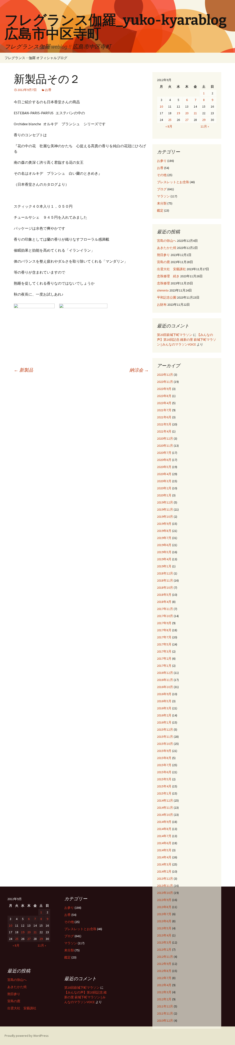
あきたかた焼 (166, 248)
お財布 (162, 304)
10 (161, 106)
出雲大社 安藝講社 (171, 269)
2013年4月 (164, 935)
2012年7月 (164, 978)
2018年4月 (164, 602)
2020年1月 (164, 495)
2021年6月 (164, 417)
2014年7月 (164, 836)
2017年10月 (165, 616)
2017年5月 (164, 644)
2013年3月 (164, 942)
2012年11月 (165, 957)
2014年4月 (164, 857)
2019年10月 (165, 516)
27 (186, 120)
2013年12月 (165, 878)
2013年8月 (164, 907)
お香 (48, 90)
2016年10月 (165, 687)
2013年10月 (165, 893)
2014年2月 (164, 871)
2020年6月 (164, 460)
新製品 (23, 370)
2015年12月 (165, 729)
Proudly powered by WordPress (27, 1036)
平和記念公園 (166, 297)
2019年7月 (164, 538)
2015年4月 (164, 786)
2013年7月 (164, 914)
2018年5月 (164, 595)
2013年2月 (164, 949)
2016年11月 (165, 680)
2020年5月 (164, 467)
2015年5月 (164, 779)
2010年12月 (165, 1020)
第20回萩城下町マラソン (174, 335)
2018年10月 (165, 587)
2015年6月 (164, 772)
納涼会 (139, 370)
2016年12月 (165, 673)
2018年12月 (165, 573)
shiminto (163, 290)
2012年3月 (164, 992)
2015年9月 (164, 751)
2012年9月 (164, 964)
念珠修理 (163, 283)
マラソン (163, 196)
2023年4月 (164, 403)
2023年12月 (165, 375)
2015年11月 (165, 737)
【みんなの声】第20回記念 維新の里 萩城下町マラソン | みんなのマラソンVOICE (186, 339)
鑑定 (160, 210)
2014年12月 (165, 800)
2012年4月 (164, 985)
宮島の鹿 (163, 262)
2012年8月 (164, 971)
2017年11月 (165, 609)
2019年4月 (164, 559)
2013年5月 (164, 928)
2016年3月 (164, 708)
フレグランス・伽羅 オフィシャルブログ (36, 58)
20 (186, 113)
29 (203, 120)
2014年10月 (165, 815)
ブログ (162, 189)
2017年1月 (164, 666)
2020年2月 (164, 488)
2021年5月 (164, 424)
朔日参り (163, 255)
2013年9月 (164, 900)
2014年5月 (164, 850)
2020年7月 (164, 453)
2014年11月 (165, 808)
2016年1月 (164, 722)
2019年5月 (164, 552)
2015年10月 (165, 744)
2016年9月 (164, 694)
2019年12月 (165, 502)
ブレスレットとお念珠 (173, 182)
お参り (162, 161)
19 (178, 113)
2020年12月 (165, 438)
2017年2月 (164, 658)
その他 (162, 175)
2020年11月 (165, 446)
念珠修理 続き (168, 276)
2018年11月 (165, 580)
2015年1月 (164, 793)
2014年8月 (164, 829)
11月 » (205, 126)
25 (169, 120)
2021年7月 (164, 410)
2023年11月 (165, 382)
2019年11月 (165, 509)
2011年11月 (165, 1013)
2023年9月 (164, 389)
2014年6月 (164, 843)
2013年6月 (164, 921)
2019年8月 (164, 531)
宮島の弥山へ (166, 241)
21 (195, 113)
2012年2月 (164, 999)
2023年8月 (164, 396)
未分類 (162, 203)
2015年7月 (164, 765)
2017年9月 (164, 623)
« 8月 (168, 126)
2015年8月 (164, 758)
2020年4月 (164, 474)
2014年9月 (164, 822)
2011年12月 (165, 1006)
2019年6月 (164, 545)
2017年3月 (164, 651)
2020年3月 (164, 481)
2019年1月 (164, 566)
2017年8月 (164, 630)
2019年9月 (164, 524)
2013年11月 (165, 886)
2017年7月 (164, 637)
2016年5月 (164, 701)
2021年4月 (164, 431)
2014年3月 (164, 864)
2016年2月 (164, 715)
